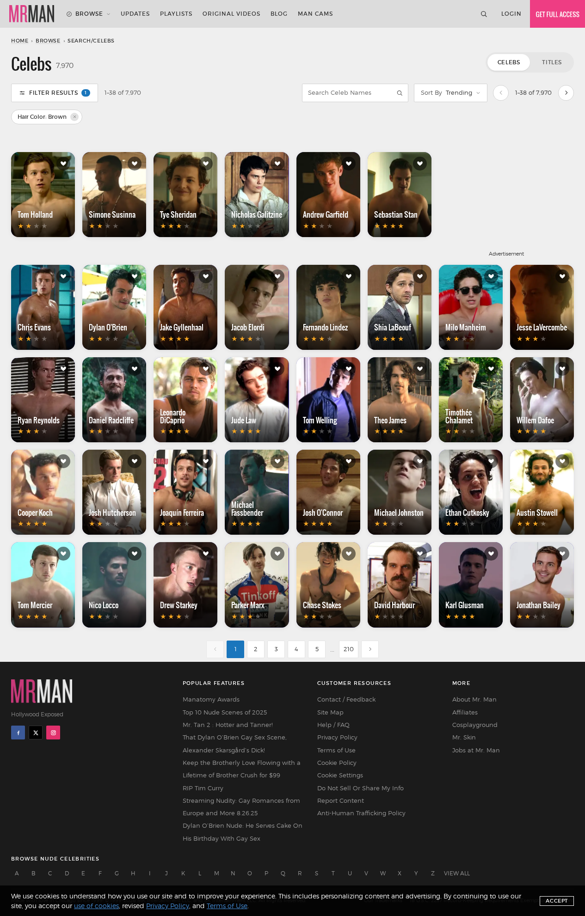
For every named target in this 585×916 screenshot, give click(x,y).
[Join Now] (557, 14)
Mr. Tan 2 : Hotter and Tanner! (228, 724)
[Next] (566, 93)
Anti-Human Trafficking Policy (361, 813)
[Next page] (370, 649)
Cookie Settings (340, 775)
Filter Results (58, 92)
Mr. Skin (464, 737)
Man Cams (315, 13)
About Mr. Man (474, 699)
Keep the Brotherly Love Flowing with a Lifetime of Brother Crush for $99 (242, 769)
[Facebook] (18, 732)
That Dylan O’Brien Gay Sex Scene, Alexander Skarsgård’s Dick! (235, 743)
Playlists (176, 13)
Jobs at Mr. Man (476, 750)
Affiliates (465, 712)
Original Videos (231, 13)
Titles (552, 62)
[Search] (483, 14)
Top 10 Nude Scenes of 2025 (225, 712)
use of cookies (96, 906)
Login (511, 13)
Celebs (509, 62)
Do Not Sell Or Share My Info (360, 788)
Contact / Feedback (346, 699)
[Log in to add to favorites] (63, 164)
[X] (36, 732)
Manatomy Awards (211, 699)
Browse (89, 13)
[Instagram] (53, 732)
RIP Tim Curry (203, 788)
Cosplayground (475, 724)
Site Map (330, 712)
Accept (557, 901)
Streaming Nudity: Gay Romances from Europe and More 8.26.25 (241, 807)
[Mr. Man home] (31, 14)
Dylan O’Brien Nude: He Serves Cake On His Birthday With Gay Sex (242, 832)
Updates (135, 13)
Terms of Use (336, 750)
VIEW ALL (457, 873)
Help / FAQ (333, 724)
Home (19, 40)
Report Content (340, 800)
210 (349, 649)
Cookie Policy (337, 762)
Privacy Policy (337, 737)
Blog (279, 13)
